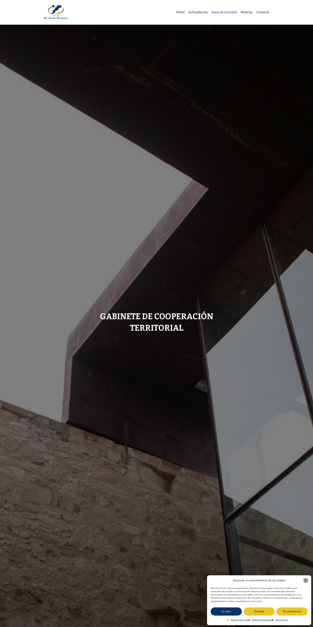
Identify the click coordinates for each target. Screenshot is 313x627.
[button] (306, 580)
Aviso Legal (282, 619)
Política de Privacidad (263, 619)
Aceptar (226, 611)
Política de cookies (240, 619)
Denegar (259, 611)
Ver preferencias (292, 611)
